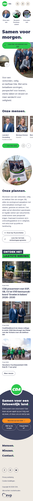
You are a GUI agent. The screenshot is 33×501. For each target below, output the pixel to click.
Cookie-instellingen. (8, 481)
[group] (8, 128)
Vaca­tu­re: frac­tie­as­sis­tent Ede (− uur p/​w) (14, 366)
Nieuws (8, 450)
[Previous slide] (23, 145)
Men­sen (8, 445)
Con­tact (8, 455)
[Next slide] (28, 145)
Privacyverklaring (8, 477)
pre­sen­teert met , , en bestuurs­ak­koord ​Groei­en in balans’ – (16, 293)
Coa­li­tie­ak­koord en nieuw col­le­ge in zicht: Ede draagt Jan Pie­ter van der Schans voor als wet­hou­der (16, 331)
